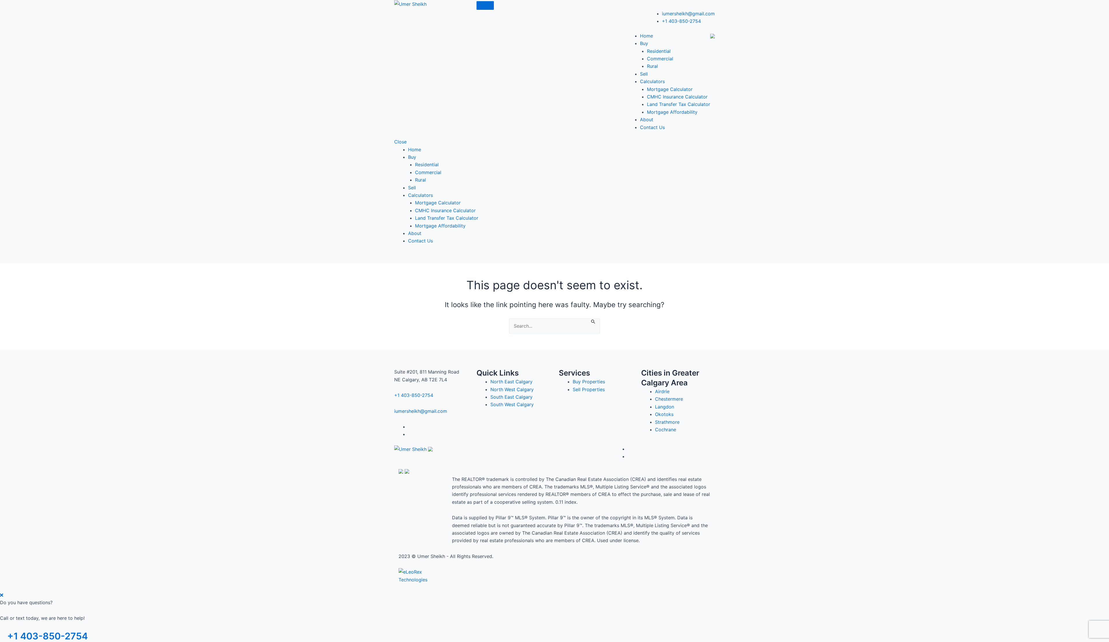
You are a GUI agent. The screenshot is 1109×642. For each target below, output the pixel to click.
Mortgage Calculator (670, 89)
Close (400, 142)
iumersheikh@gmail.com (688, 13)
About (646, 119)
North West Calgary (512, 389)
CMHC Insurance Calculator (677, 97)
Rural (652, 66)
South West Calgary (512, 404)
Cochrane (665, 429)
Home (646, 36)
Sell (644, 74)
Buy (644, 43)
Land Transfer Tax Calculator (678, 104)
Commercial (660, 58)
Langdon (664, 407)
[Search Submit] (593, 321)
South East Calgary (511, 397)
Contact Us (652, 127)
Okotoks (664, 414)
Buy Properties (589, 382)
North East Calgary (511, 382)
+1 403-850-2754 (681, 21)
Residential (659, 51)
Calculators (652, 81)
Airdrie (662, 391)
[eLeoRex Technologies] (420, 575)
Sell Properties (589, 389)
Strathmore (667, 422)
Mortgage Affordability (672, 112)
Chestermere (669, 399)
